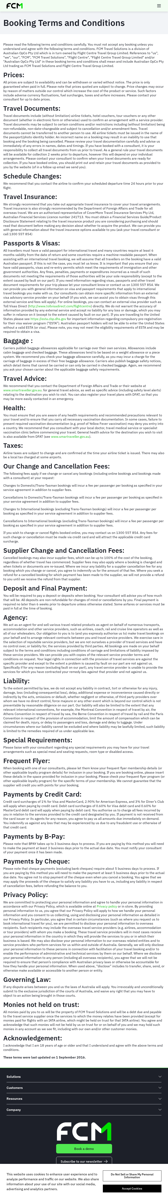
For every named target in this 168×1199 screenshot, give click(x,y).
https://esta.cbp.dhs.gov (48, 319)
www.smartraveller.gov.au (22, 390)
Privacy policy (107, 906)
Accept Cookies (132, 1188)
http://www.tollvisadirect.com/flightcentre (60, 306)
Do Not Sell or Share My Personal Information (132, 1176)
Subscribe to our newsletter (81, 1161)
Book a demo (84, 1149)
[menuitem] (84, 1077)
